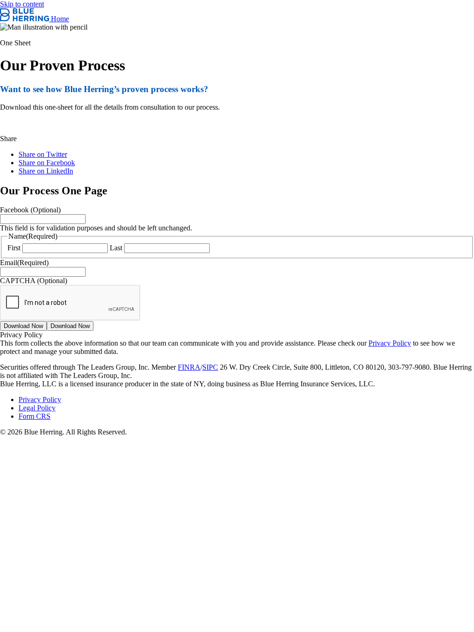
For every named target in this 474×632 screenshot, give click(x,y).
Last (116, 248)
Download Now (23, 325)
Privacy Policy (389, 343)
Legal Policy (37, 408)
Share (8, 139)
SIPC (210, 367)
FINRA (189, 367)
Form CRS (34, 416)
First (13, 248)
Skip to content (22, 4)
